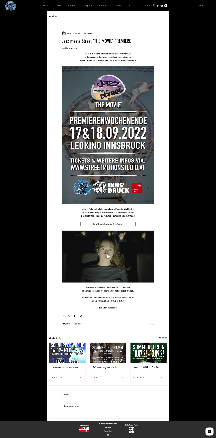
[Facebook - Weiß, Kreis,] (165, 5)
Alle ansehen (163, 338)
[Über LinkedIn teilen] (75, 316)
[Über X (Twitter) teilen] (69, 316)
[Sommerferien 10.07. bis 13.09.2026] (148, 353)
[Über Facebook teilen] (63, 316)
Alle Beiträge (53, 16)
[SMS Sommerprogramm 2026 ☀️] (108, 353)
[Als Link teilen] (81, 316)
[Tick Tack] (157, 5)
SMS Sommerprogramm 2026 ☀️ (105, 367)
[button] (163, 16)
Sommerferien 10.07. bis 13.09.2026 (146, 367)
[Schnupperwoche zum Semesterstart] (67, 353)
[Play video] (108, 257)
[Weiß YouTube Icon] (161, 5)
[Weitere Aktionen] (152, 33)
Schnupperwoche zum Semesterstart (65, 367)
